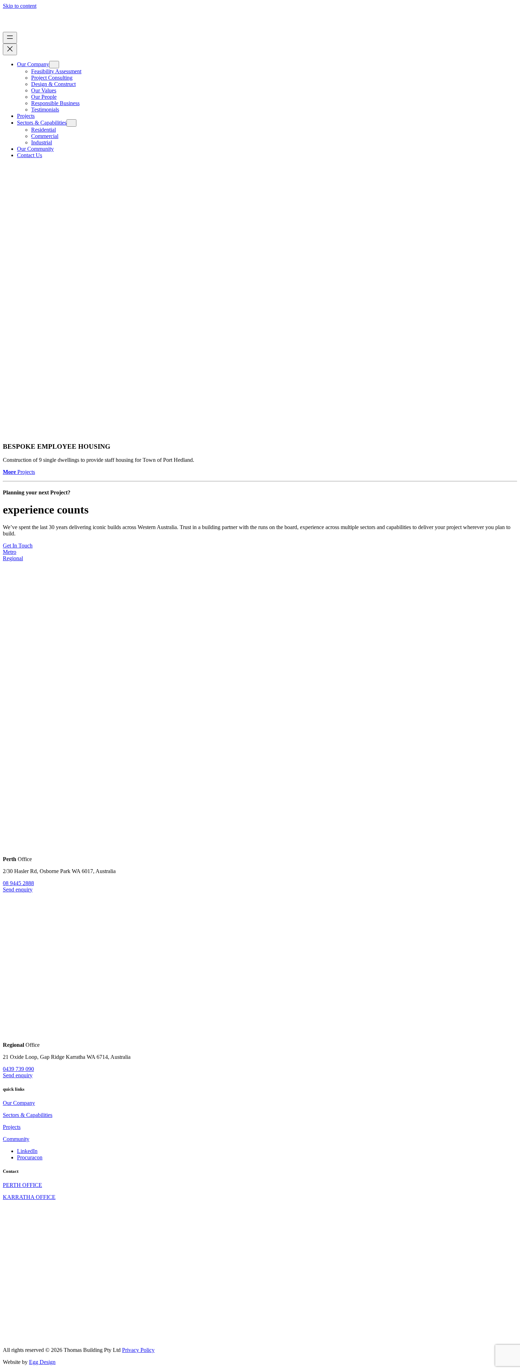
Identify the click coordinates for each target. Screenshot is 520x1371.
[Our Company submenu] (54, 64)
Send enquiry (18, 890)
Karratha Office (29, 1197)
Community (16, 1139)
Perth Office (22, 1185)
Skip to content (19, 6)
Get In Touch (18, 546)
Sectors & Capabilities (27, 1115)
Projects (19, 472)
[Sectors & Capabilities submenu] (71, 123)
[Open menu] (10, 38)
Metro (9, 552)
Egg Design (42, 1362)
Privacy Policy (138, 1350)
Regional (13, 558)
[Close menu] (10, 49)
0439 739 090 (18, 1069)
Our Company (19, 1103)
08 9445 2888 (18, 883)
